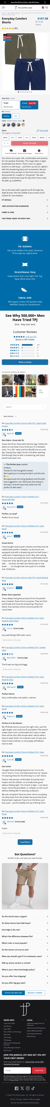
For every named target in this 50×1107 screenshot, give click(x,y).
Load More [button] (25, 842)
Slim (15, 116)
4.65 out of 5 (31, 336)
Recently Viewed (35, 993)
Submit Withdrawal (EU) (34, 1031)
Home (4, 13)
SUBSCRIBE (39, 1070)
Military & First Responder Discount (12, 1044)
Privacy (19, 1099)
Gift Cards (7, 1035)
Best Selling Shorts (14, 13)
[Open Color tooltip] (23, 121)
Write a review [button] (25, 362)
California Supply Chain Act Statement (35, 1024)
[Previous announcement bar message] (5, 2)
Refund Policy (31, 1036)
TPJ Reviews (7, 1040)
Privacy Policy (14, 1080)
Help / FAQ (7, 1029)
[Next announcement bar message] (44, 2)
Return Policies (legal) (31, 1099)
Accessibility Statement (34, 1034)
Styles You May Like (13, 993)
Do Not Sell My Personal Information (25, 1103)
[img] (7, 430)
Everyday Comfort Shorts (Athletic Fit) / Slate (24, 752)
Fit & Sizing (7, 1037)
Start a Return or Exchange (12, 1032)
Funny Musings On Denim (12, 1048)
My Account (7, 1050)
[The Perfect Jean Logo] (23, 7)
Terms (12, 1099)
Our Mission (8, 1026)
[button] (3, 7)
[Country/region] (43, 7)
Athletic (7, 116)
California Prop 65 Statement (36, 1028)
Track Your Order (9, 1023)
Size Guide (44, 130)
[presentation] (25, 61)
